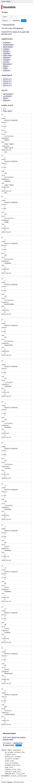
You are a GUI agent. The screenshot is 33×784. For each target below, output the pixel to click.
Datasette (9, 782)
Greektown (6, 53)
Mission (5, 66)
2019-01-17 (6, 83)
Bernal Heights (7, 47)
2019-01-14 (6, 79)
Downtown (6, 42)
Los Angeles (7, 96)
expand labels (9, 745)
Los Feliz (6, 62)
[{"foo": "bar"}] (7, 111)
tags (2, 34)
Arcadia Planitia (8, 45)
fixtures (8, 1)
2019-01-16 (6, 85)
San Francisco (7, 94)
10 (5, 486)
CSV (14, 28)
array (18, 737)
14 (5, 650)
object (11, 739)
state (27, 32)
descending (16, 20)
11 (5, 527)
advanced (19, 28)
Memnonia (6, 100)
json (10, 28)
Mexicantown (7, 64)
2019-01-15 (6, 81)
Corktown (6, 49)
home (3, 1)
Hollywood (6, 57)
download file (17, 743)
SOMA (5, 68)
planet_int (16, 32)
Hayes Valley (7, 55)
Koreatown (6, 60)
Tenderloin (6, 70)
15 (5, 691)
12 (5, 568)
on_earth (22, 32)
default (14, 737)
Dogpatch (6, 51)
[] (3, 109)
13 (5, 609)
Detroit (5, 98)
